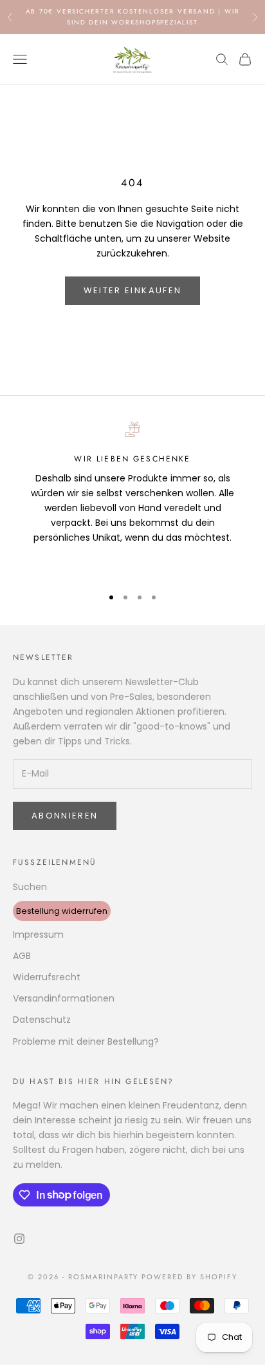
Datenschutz (42, 1019)
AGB (22, 955)
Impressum (38, 934)
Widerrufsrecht (46, 977)
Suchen (30, 886)
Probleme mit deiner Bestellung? (86, 1041)
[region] (132, 498)
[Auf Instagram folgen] (19, 1238)
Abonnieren (65, 815)
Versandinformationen (63, 998)
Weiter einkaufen (132, 290)
